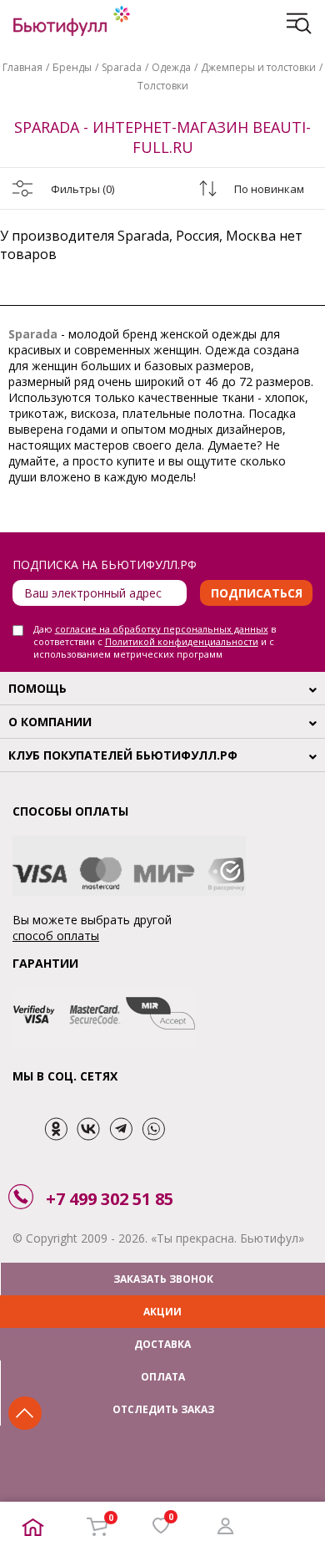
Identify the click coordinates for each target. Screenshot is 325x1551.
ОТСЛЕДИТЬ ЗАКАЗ (163, 1409)
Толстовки (163, 86)
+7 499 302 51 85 (109, 1198)
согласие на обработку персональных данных (161, 629)
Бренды (72, 67)
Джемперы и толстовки (258, 67)
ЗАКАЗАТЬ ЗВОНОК (163, 1279)
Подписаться (256, 593)
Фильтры (82, 188)
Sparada (122, 67)
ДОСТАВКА (162, 1344)
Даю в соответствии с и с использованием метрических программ (154, 641)
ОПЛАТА (163, 1377)
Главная (22, 67)
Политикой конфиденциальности (181, 641)
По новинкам (269, 188)
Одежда (171, 67)
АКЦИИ (162, 1311)
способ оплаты (55, 935)
